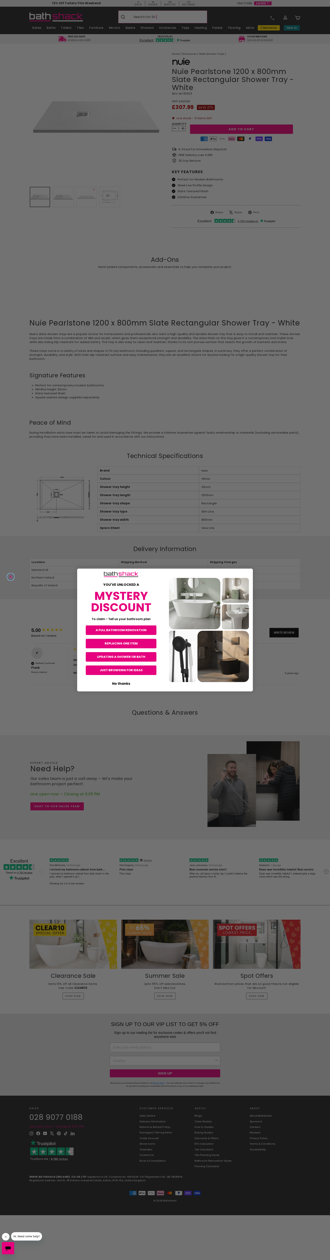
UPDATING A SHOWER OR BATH (121, 657)
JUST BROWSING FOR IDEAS (121, 670)
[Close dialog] (10, 576)
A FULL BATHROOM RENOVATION (121, 630)
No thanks (121, 683)
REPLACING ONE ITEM (121, 643)
